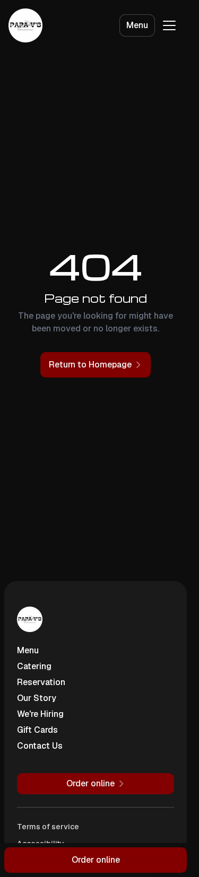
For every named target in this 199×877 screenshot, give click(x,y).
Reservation (41, 682)
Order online (96, 859)
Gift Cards (37, 729)
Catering (34, 666)
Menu (137, 25)
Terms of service (48, 826)
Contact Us (40, 745)
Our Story (36, 698)
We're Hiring (40, 714)
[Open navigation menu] (169, 25)
